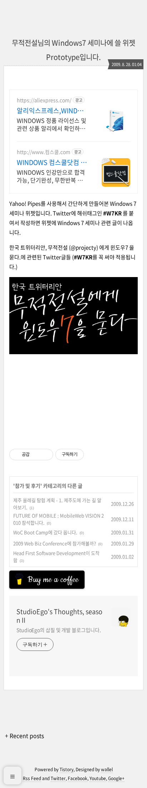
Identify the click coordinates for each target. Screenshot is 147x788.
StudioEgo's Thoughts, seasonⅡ (59, 615)
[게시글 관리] (45, 454)
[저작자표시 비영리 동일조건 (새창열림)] (93, 454)
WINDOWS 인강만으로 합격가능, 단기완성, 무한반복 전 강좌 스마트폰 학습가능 (51, 176)
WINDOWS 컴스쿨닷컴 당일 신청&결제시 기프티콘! (52, 162)
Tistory (67, 769)
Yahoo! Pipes (25, 203)
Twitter (58, 778)
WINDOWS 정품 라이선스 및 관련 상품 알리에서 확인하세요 (51, 124)
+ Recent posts (24, 735)
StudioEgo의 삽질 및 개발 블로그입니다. (58, 629)
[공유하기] (36, 454)
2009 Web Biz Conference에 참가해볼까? (54, 543)
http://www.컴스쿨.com (43, 152)
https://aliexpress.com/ (44, 100)
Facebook (77, 778)
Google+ (116, 778)
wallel (107, 769)
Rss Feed (32, 778)
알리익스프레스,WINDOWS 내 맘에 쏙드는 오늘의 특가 (52, 110)
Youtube (98, 778)
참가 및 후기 (27, 485)
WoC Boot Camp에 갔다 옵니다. (45, 532)
